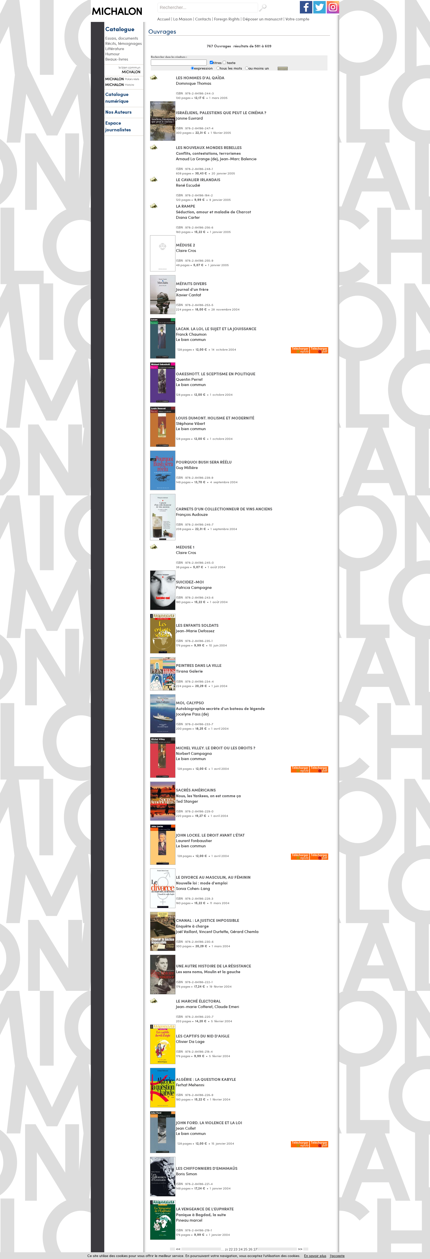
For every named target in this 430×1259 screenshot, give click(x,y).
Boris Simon (186, 1173)
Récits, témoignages (123, 43)
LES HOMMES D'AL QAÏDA (200, 77)
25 (245, 1249)
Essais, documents (121, 38)
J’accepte (337, 1255)
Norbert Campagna (194, 753)
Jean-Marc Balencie (238, 158)
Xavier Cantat (188, 294)
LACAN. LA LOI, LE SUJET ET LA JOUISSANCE (216, 328)
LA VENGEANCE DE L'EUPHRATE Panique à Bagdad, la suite (205, 1211)
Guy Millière (187, 467)
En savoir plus (315, 1255)
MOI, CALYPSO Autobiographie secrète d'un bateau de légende (220, 705)
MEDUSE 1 (185, 547)
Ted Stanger (187, 801)
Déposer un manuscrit (262, 18)
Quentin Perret (189, 379)
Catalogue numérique (116, 97)
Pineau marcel (189, 1220)
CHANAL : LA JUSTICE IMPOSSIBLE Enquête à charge (207, 923)
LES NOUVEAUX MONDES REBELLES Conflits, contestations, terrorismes (209, 150)
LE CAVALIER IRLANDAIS (198, 179)
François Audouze (192, 514)
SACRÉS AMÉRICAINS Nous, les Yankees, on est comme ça (208, 792)
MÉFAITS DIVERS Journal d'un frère (192, 286)
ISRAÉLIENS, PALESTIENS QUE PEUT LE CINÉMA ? (221, 112)
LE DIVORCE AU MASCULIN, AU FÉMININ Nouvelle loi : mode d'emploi (213, 880)
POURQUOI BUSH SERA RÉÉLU (204, 462)
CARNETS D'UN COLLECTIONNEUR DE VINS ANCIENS (224, 509)
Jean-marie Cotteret (194, 1006)
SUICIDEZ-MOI (190, 582)
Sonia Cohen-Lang (193, 888)
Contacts (203, 18)
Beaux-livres (116, 59)
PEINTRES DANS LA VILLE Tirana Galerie (198, 668)
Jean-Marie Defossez (195, 630)
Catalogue (119, 28)
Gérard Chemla (244, 931)
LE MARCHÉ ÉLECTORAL (198, 1001)
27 (255, 1249)
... (223, 1249)
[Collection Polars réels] (123, 78)
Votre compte (297, 18)
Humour (112, 53)
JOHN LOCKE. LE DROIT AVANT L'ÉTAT (210, 835)
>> (300, 1249)
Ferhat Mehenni (190, 1084)
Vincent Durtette (213, 931)
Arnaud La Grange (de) (197, 158)
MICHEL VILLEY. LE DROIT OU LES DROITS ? (215, 748)
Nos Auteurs (118, 111)
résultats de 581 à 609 (252, 46)
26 (250, 1249)
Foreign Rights (227, 18)
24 (240, 1249)
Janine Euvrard (189, 118)
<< (178, 1249)
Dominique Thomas (193, 83)
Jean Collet (186, 1128)
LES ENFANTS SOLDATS (197, 625)
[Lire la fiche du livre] (154, 78)
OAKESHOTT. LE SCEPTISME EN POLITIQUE (215, 374)
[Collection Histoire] (123, 84)
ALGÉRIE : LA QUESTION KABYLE (206, 1079)
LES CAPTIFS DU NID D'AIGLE (202, 1036)
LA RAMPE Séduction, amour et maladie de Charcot (213, 209)
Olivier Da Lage (190, 1041)
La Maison (182, 18)
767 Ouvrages (219, 46)
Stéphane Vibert (190, 423)
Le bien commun (191, 339)
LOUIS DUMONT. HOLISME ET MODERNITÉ (215, 418)
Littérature (114, 48)
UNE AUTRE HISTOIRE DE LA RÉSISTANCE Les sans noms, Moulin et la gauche (213, 968)
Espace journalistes (118, 126)
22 (231, 1249)
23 (235, 1249)
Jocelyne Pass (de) (192, 713)
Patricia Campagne (194, 587)
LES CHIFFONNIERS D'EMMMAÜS (206, 1168)
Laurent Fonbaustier (194, 840)
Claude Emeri (227, 1006)
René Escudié (188, 185)
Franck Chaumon (191, 334)
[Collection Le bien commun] (123, 71)
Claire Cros (186, 250)
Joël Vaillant (186, 931)
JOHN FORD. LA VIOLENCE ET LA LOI (209, 1122)
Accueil (163, 18)
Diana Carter (188, 217)
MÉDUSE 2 (185, 245)
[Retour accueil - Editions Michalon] (124, 20)
